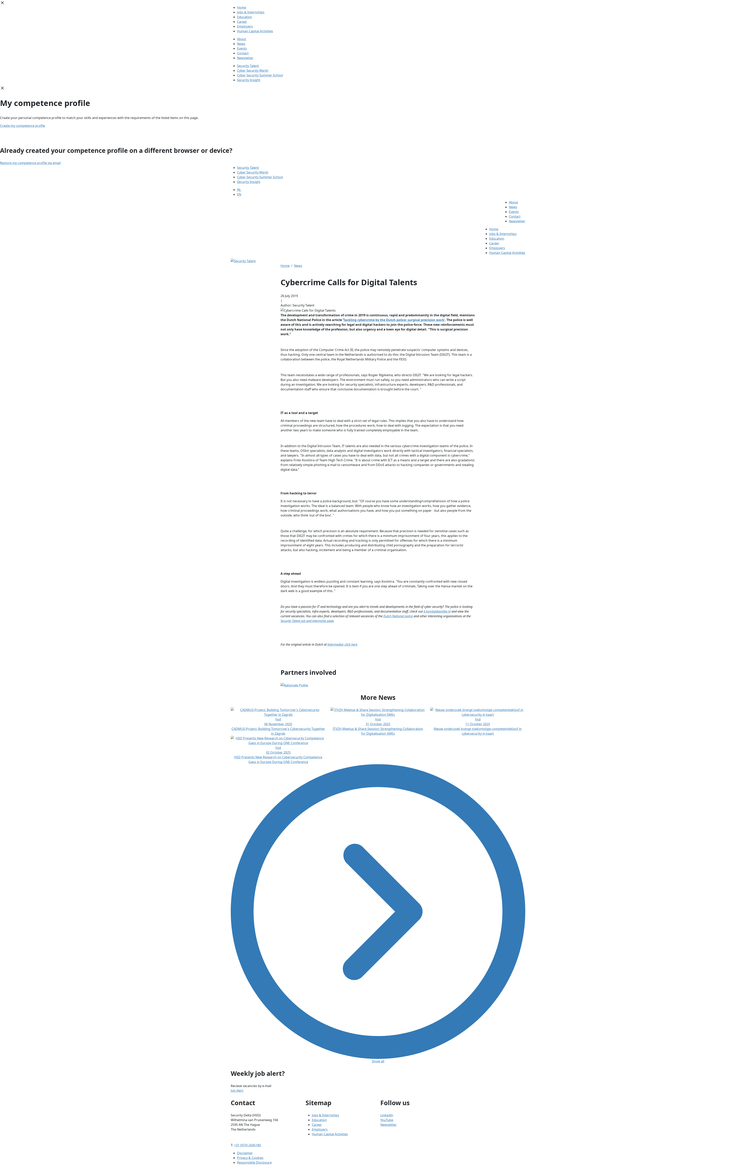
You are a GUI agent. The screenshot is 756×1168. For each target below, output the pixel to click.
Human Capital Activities (255, 31)
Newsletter (245, 58)
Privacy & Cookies (250, 1158)
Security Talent (248, 66)
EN (239, 194)
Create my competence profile (22, 125)
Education (244, 17)
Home (241, 7)
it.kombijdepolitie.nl (437, 611)
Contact (243, 53)
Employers (245, 26)
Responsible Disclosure (254, 1162)
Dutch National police (398, 616)
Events (242, 48)
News (241, 44)
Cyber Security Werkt (252, 70)
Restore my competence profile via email (30, 163)
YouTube (386, 1120)
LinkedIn (386, 1115)
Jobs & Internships (250, 12)
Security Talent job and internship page (307, 621)
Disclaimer (245, 1153)
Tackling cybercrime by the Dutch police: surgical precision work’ (394, 320)
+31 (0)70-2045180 (247, 1145)
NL (239, 190)
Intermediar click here (342, 644)
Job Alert (237, 1090)
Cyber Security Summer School (260, 75)
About (241, 39)
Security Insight (248, 80)
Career (242, 21)
